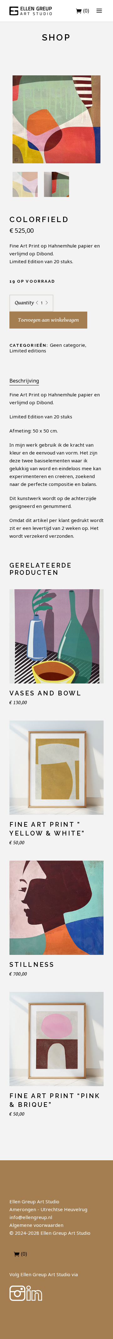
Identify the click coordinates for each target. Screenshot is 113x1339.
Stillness (31, 964)
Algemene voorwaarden (36, 1225)
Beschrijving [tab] (24, 380)
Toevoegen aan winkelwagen (48, 320)
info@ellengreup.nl (30, 1217)
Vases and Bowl (45, 693)
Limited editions (27, 350)
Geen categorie (67, 345)
